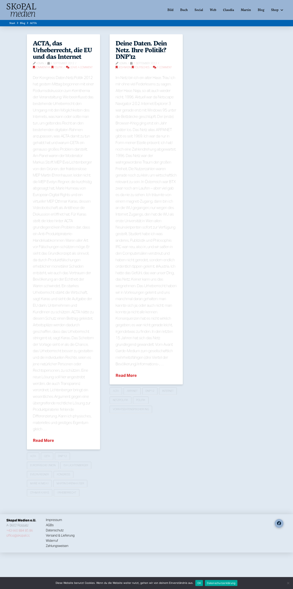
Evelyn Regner (39, 474)
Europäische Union (43, 465)
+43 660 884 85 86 (19, 530)
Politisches (141, 67)
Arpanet (132, 391)
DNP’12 (62, 456)
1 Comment (164, 67)
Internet (168, 391)
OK (199, 583)
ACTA (33, 456)
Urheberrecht (66, 492)
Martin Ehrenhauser (70, 483)
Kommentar (42, 67)
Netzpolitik (120, 400)
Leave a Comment (81, 67)
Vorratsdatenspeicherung (131, 409)
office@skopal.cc (18, 535)
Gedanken (124, 67)
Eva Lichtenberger (76, 465)
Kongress (63, 474)
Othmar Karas (39, 492)
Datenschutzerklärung (221, 583)
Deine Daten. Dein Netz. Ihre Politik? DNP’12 (141, 50)
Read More (43, 440)
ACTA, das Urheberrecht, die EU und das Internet (62, 50)
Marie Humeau (39, 483)
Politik (58, 67)
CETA (47, 456)
